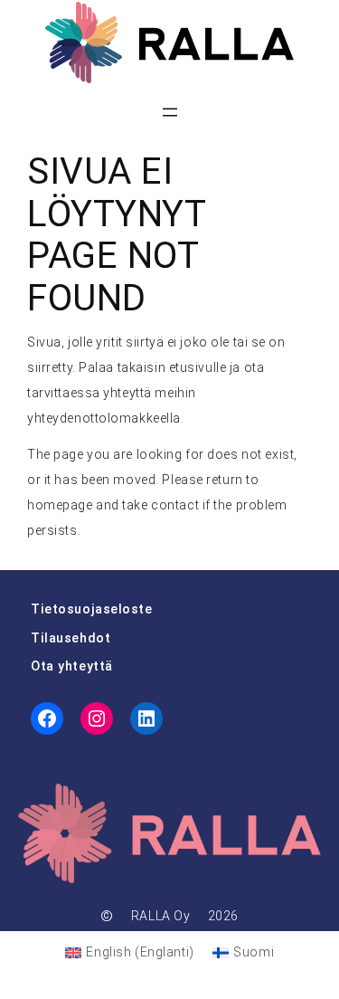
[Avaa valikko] (170, 112)
